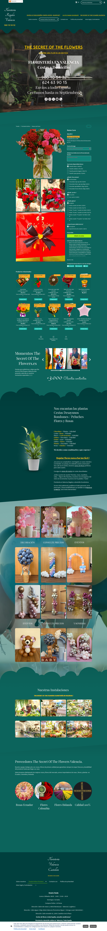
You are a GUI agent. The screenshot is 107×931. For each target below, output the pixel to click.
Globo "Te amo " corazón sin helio (80, 210)
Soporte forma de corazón (78, 229)
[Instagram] (49, 99)
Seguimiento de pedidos (53, 339)
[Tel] (60, 99)
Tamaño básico (75, 166)
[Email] (57, 99)
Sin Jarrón (71, 195)
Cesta (66, 339)
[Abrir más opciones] (103, 19)
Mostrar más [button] (70, 260)
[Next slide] (89, 359)
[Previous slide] (43, 359)
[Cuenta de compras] (104, 2)
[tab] (51, 370)
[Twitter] (53, 99)
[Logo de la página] (10, 27)
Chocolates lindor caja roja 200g (79, 184)
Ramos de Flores (36, 126)
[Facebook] (46, 99)
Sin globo (71, 203)
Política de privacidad (20, 929)
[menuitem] (87, 126)
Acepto (86, 926)
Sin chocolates (72, 179)
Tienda (17, 126)
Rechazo (93, 926)
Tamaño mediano (76, 168)
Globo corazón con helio (77, 208)
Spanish (13, 1)
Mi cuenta (41, 339)
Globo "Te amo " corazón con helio (80, 212)
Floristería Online (25, 126)
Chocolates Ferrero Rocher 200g (79, 188)
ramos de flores (79, 466)
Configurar (41, 929)
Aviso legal (32, 929)
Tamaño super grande (77, 173)
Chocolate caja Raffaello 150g (78, 186)
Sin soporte (72, 226)
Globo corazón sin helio (77, 205)
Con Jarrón (74, 197)
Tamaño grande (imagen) (78, 171)
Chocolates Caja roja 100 (77, 182)
